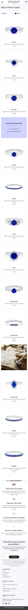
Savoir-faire (5, 574)
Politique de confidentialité (18, 562)
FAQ (3, 586)
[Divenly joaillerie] (14, 2)
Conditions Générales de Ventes (9, 588)
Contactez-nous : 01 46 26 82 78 (10, 584)
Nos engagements (6, 576)
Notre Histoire (6, 572)
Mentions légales (6, 590)
